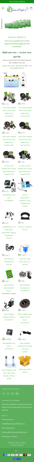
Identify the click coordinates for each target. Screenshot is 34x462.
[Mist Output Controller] (9, 249)
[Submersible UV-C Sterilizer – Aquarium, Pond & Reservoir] (9, 217)
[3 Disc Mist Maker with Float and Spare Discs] (25, 97)
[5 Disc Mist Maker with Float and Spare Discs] (9, 127)
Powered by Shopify (17, 445)
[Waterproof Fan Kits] (9, 185)
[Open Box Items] (25, 361)
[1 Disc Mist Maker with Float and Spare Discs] (9, 97)
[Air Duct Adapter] (25, 217)
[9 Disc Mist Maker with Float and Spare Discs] (25, 127)
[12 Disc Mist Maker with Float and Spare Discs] (9, 156)
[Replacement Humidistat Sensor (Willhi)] (25, 333)
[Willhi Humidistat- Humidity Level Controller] (25, 185)
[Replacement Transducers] (25, 275)
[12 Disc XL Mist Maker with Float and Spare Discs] (25, 156)
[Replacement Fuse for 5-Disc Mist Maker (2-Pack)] (9, 361)
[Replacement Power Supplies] (9, 304)
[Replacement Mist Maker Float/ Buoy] (25, 304)
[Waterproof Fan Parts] (9, 333)
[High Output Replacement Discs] (9, 275)
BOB (16, 451)
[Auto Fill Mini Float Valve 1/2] (25, 249)
